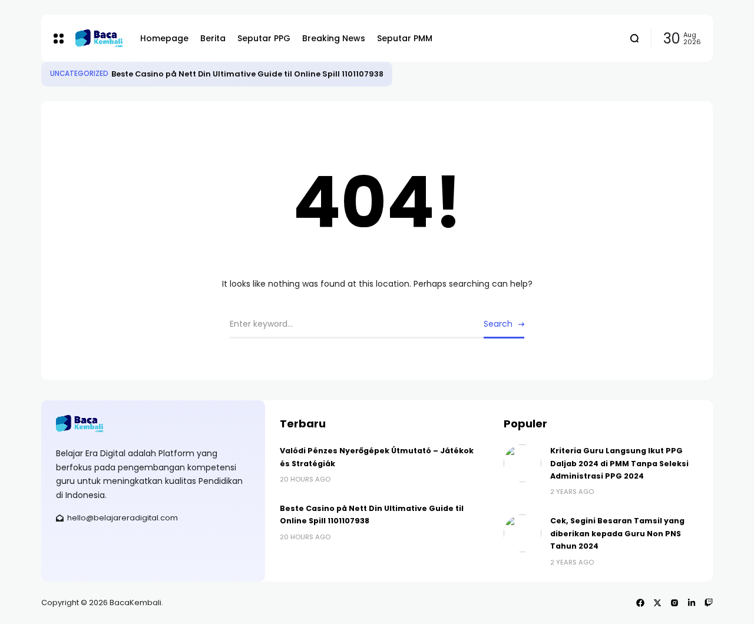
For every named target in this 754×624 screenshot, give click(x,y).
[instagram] (674, 603)
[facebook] (640, 603)
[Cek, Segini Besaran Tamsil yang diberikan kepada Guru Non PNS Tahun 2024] (522, 533)
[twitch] (709, 603)
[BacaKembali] (99, 38)
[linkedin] (691, 603)
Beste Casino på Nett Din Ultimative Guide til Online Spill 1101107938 (247, 73)
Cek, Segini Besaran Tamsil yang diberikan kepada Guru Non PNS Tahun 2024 (617, 533)
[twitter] (657, 603)
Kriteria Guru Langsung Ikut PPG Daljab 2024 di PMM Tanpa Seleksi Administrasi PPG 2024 (619, 463)
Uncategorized (79, 73)
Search (498, 324)
